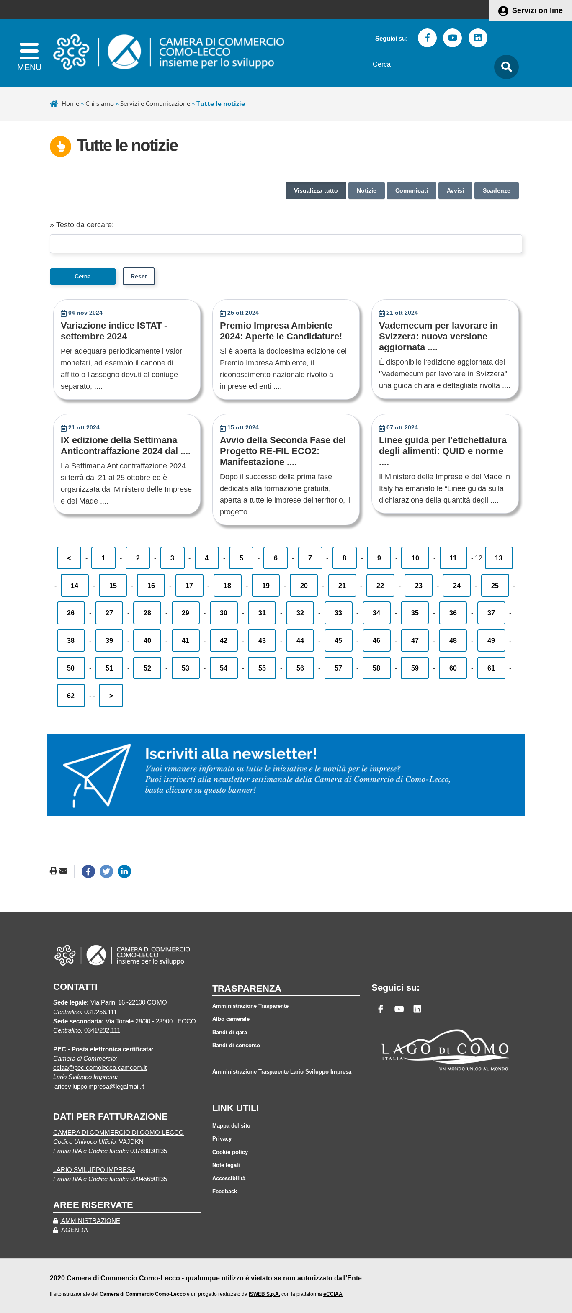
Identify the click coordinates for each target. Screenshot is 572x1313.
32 (300, 613)
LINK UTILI (235, 1108)
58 (376, 668)
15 (113, 585)
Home (70, 103)
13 (498, 558)
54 (223, 668)
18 (227, 585)
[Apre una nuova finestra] (88, 871)
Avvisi (455, 190)
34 (376, 613)
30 (223, 613)
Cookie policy (230, 1152)
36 (453, 613)
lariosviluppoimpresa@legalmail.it (98, 1086)
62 (71, 695)
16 (151, 585)
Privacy (222, 1139)
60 (453, 668)
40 (147, 640)
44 (300, 640)
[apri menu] (29, 53)
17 (189, 585)
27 (109, 613)
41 (185, 640)
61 (491, 668)
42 (223, 640)
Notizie (366, 190)
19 (266, 585)
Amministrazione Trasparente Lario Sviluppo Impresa (281, 1072)
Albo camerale (231, 1019)
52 (147, 668)
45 (338, 640)
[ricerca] (504, 67)
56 (300, 668)
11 (453, 558)
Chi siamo (99, 103)
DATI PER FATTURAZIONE (110, 1116)
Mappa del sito (231, 1126)
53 (185, 668)
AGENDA (74, 1230)
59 (415, 668)
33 (338, 613)
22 (380, 585)
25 (495, 585)
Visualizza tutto (316, 190)
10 (415, 558)
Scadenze (496, 190)
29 (185, 613)
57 (338, 668)
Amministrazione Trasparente (250, 1006)
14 (74, 585)
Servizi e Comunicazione (155, 103)
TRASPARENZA (246, 988)
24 (457, 585)
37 (491, 613)
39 (109, 640)
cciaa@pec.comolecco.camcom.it (100, 1067)
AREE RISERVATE (93, 1205)
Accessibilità (228, 1178)
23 (419, 585)
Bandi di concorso (236, 1045)
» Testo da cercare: (82, 225)
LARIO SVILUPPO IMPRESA (94, 1170)
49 (491, 640)
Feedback (224, 1191)
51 (109, 668)
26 (71, 613)
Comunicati (411, 190)
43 (262, 640)
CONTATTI (75, 987)
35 (415, 613)
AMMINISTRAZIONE (90, 1221)
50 (71, 668)
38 (71, 640)
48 (453, 640)
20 (304, 585)
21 (342, 585)
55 (262, 668)
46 (376, 640)
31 (262, 613)
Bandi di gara (229, 1032)
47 (415, 640)
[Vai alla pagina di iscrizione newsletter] (286, 775)
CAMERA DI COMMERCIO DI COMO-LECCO (118, 1132)
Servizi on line (537, 10)
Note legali (226, 1165)
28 (147, 613)
